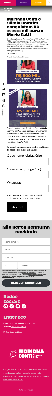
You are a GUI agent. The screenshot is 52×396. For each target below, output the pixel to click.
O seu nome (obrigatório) (24, 155)
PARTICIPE (23, 3)
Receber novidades (26, 283)
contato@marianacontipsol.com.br (23, 323)
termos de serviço (8, 277)
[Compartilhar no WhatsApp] (4, 106)
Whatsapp (14, 182)
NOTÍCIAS (38, 3)
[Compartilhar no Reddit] (4, 89)
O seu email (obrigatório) (24, 169)
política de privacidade (29, 273)
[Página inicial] (7, 9)
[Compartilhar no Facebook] (4, 84)
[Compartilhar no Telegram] (4, 100)
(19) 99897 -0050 (18, 326)
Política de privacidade (12, 331)
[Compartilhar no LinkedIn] (4, 95)
